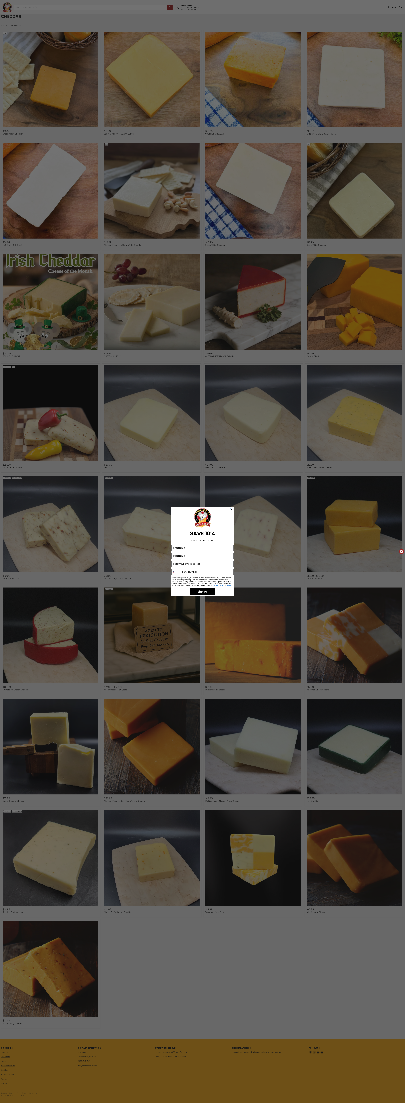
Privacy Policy (219, 585)
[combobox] (176, 572)
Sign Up (202, 591)
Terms (228, 585)
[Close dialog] (231, 509)
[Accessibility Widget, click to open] (401, 551)
